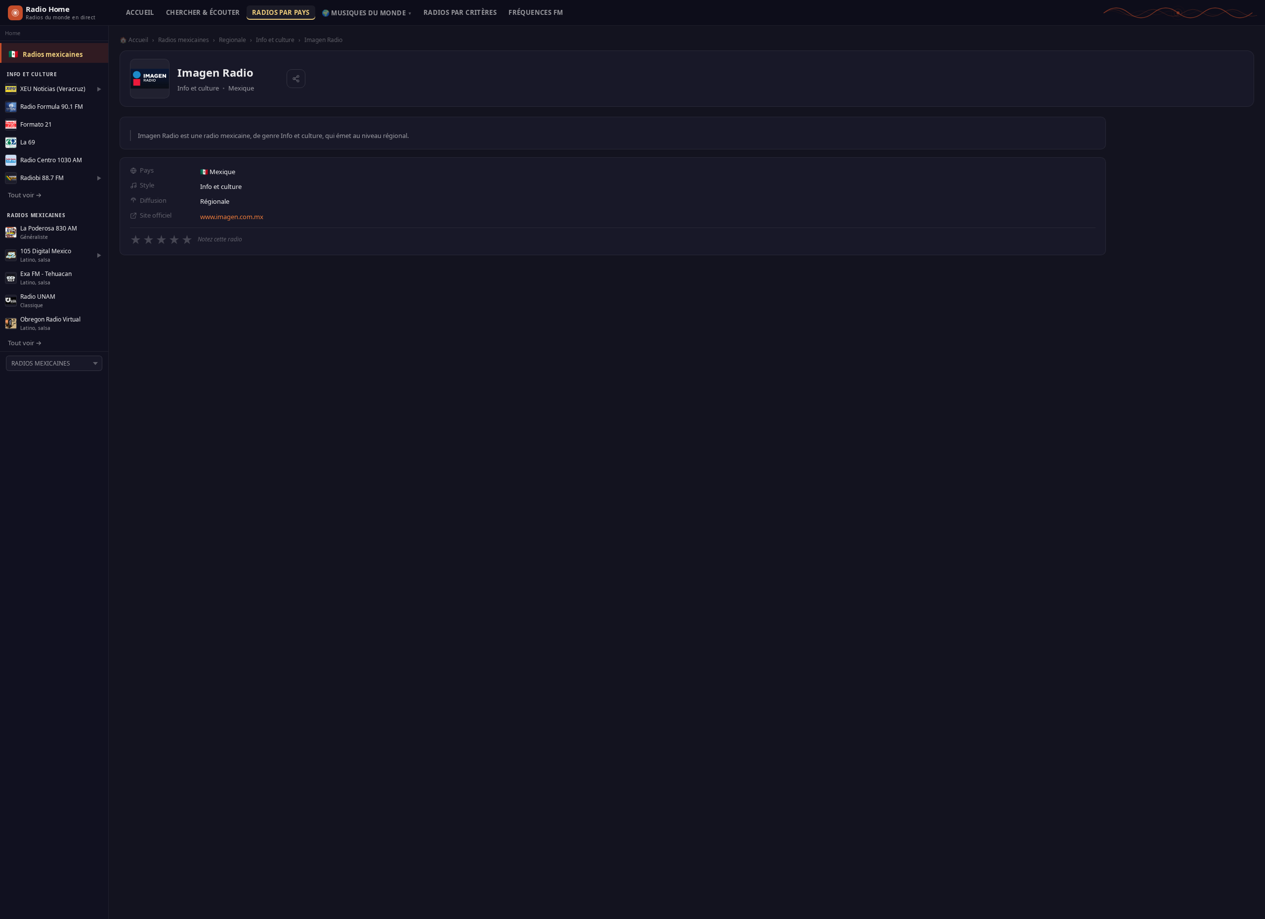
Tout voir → (25, 194)
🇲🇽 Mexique (217, 171)
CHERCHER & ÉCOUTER (203, 12)
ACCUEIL (140, 12)
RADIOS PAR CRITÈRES (460, 12)
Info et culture (275, 40)
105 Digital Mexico (45, 251)
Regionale (232, 40)
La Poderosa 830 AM (48, 228)
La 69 (27, 142)
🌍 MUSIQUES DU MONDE (367, 12)
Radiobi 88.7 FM (42, 178)
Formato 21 (36, 124)
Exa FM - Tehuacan (46, 274)
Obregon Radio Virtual (50, 319)
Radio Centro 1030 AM (51, 160)
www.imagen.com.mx (231, 216)
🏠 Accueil (134, 40)
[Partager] (296, 78)
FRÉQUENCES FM (535, 12)
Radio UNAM (37, 296)
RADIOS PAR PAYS (281, 12)
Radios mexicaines (53, 54)
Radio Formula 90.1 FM (51, 106)
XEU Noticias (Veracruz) (52, 89)
